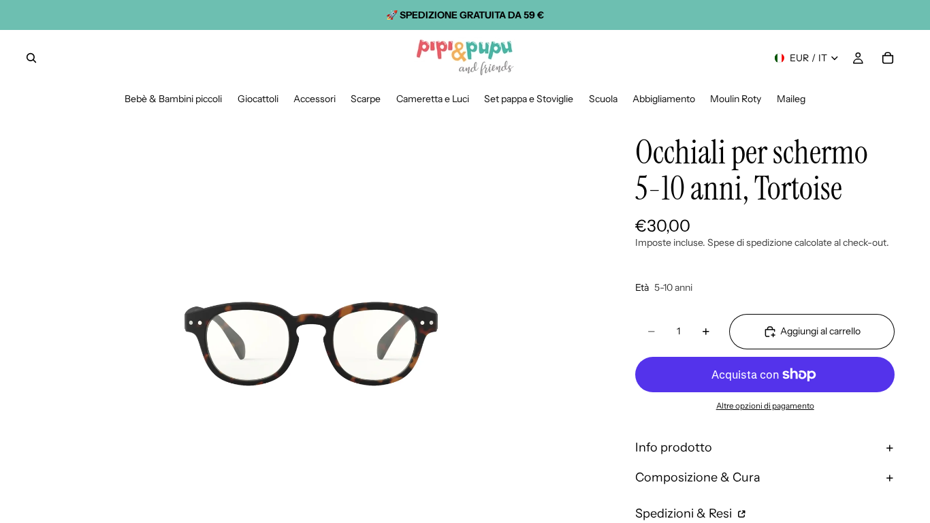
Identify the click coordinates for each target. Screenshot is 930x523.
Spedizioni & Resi (685, 513)
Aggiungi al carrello (820, 331)
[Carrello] (888, 58)
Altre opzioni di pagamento (765, 406)
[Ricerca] (31, 58)
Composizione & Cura (697, 477)
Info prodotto (673, 447)
